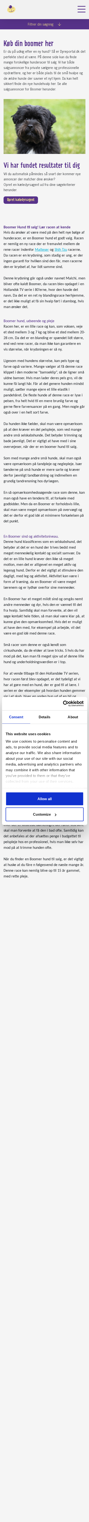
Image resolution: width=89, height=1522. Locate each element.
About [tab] (73, 717)
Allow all (44, 799)
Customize (42, 814)
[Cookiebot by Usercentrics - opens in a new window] (63, 704)
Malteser (42, 250)
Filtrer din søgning (41, 24)
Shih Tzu (61, 250)
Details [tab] (44, 717)
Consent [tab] (16, 717)
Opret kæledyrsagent (20, 200)
